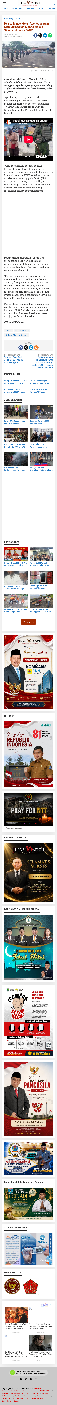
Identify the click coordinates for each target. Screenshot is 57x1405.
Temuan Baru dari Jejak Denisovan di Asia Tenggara (13, 359)
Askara (5, 1393)
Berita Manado (17, 1393)
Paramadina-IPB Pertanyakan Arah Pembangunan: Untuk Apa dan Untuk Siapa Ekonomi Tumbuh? (41, 445)
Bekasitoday (7, 1396)
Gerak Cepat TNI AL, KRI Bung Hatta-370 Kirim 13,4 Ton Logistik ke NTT (15, 445)
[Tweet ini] (40, 35)
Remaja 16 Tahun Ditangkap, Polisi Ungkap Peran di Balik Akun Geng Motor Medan (41, 468)
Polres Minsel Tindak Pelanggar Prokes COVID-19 (41, 610)
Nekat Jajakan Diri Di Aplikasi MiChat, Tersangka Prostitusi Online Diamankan (39, 390)
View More (28, 622)
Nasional (19, 36)
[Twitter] (26, 347)
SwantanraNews (43, 1396)
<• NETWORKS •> (44, 1391)
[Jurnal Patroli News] (29, 3)
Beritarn (36, 1393)
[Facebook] (20, 347)
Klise (28, 1393)
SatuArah (17, 1401)
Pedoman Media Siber (11, 1391)
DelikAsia (6, 1398)
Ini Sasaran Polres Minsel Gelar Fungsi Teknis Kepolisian (15, 610)
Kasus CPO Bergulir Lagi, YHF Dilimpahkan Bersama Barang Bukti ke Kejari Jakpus (15, 422)
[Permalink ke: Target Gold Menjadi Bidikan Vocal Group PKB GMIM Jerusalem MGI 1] (41, 554)
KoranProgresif (36, 1398)
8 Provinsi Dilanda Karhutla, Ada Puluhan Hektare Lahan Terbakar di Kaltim (14, 468)
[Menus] (4, 3)
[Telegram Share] (45, 35)
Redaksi (37, 1388)
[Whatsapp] (50, 35)
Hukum (6, 36)
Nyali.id (18, 1396)
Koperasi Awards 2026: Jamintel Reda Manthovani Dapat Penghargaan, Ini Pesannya (39, 422)
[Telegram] (31, 347)
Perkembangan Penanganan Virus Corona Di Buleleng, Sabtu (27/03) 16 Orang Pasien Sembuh (42, 361)
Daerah (12, 36)
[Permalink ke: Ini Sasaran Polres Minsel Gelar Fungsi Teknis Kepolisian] (16, 600)
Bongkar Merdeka (20, 1398)
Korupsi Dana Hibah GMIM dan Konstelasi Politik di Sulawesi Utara (15, 382)
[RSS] (36, 347)
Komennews (29, 1396)
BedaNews (6, 1401)
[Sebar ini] (35, 35)
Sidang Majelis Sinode (17, 335)
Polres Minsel (22, 330)
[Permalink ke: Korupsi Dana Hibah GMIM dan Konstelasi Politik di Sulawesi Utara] (16, 554)
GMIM (8, 330)
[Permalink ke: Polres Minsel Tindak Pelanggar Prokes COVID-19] (41, 600)
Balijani (45, 1393)
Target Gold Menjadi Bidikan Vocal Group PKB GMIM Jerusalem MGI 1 (41, 382)
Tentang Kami (28, 1391)
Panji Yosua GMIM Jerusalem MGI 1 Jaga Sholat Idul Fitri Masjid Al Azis (15, 390)
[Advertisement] (28, 225)
